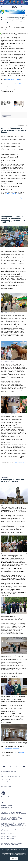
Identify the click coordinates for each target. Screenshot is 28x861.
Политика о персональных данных (8, 836)
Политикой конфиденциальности (16, 855)
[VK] (4, 766)
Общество (3, 213)
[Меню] (25, 6)
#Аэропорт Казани (6, 86)
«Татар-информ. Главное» (12, 79)
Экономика (3, 125)
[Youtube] (24, 766)
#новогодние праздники (7, 91)
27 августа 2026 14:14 (23, 476)
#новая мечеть (5, 755)
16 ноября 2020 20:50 (22, 125)
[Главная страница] (14, 7)
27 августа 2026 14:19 (23, 214)
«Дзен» (16, 83)
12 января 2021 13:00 (23, 15)
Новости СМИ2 (6, 115)
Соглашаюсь (14, 858)
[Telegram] (10, 766)
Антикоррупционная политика (7, 838)
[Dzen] (17, 766)
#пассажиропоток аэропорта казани (11, 89)
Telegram (21, 83)
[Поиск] (2, 7)
